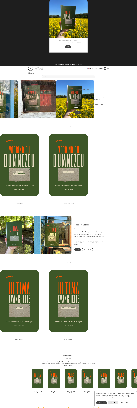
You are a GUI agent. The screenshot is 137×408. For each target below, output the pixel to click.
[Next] (66, 119)
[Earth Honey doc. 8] (53, 379)
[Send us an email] (42, 68)
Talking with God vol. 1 (19, 203)
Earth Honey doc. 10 (20, 391)
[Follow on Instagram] (39, 68)
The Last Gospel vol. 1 (19, 339)
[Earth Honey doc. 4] (120, 379)
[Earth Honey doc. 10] (20, 379)
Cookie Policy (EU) (125, 397)
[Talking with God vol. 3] (68, 165)
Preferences (125, 402)
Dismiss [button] (80, 64)
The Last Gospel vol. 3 (68, 339)
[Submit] (92, 76)
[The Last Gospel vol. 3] (68, 301)
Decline (113, 402)
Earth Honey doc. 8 (53, 391)
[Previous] (62, 119)
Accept (101, 402)
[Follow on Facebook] (36, 68)
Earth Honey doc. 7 (70, 391)
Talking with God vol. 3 (69, 203)
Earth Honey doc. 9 (37, 391)
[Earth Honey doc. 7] (70, 379)
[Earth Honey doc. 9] (37, 379)
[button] (100, 68)
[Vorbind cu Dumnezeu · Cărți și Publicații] (30, 68)
